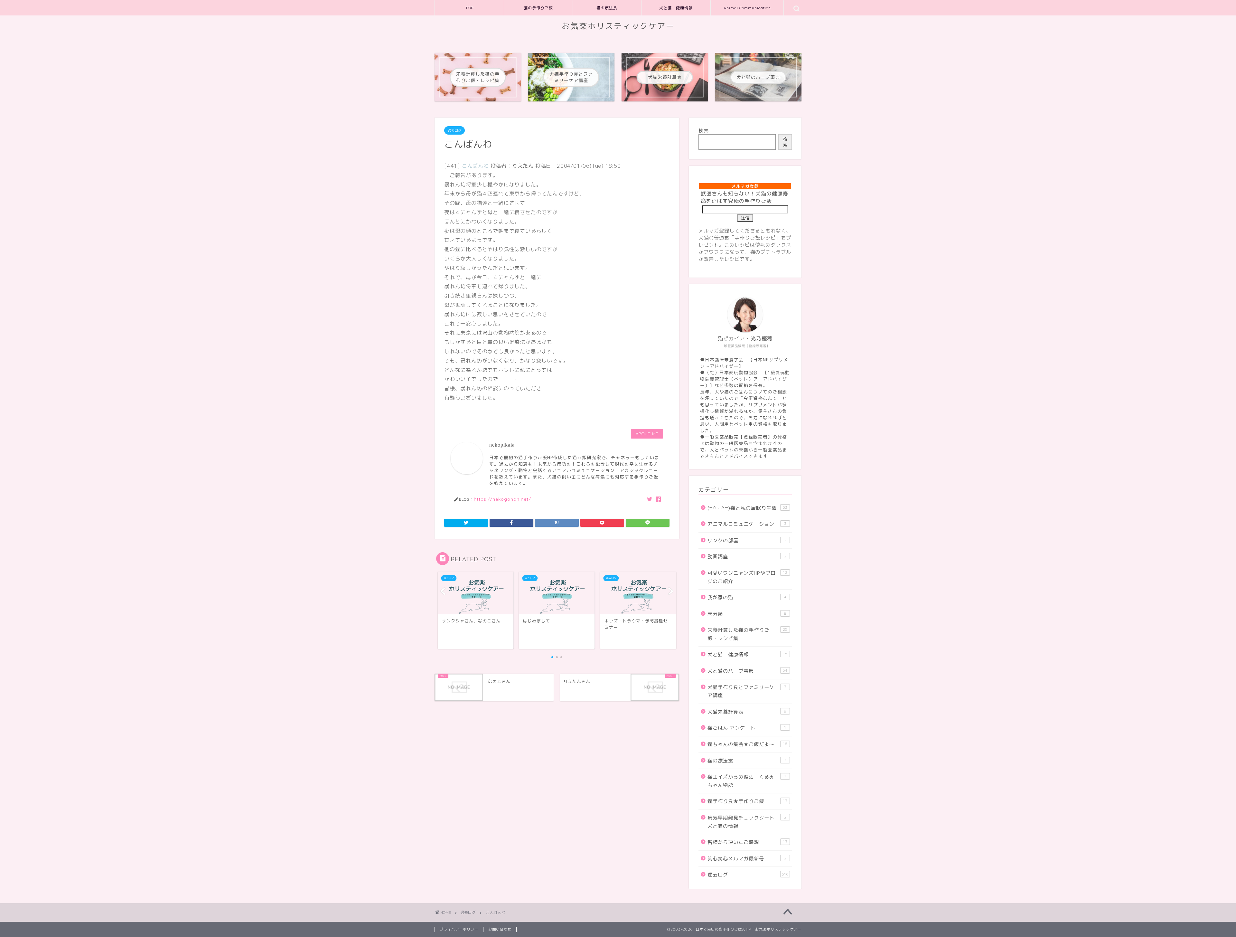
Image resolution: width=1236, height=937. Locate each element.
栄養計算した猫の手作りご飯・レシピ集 (747, 634)
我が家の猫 (746, 597)
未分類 (746, 613)
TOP (469, 7)
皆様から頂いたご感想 (747, 842)
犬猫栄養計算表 (746, 711)
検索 (703, 130)
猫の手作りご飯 (538, 7)
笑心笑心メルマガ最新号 (746, 858)
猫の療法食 (606, 7)
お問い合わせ (499, 929)
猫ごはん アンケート (746, 727)
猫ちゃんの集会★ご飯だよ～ (747, 744)
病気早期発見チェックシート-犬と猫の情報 (746, 821)
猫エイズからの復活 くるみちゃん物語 (746, 781)
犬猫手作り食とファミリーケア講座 (746, 691)
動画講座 (746, 556)
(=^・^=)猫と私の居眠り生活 (747, 508)
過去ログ (454, 130)
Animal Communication (747, 7)
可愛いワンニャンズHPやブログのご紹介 (747, 577)
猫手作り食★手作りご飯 (747, 801)
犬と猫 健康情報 (676, 7)
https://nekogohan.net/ (502, 499)
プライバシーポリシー (459, 929)
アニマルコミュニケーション (746, 524)
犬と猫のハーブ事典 (747, 670)
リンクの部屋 (746, 540)
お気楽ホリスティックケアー (618, 26)
